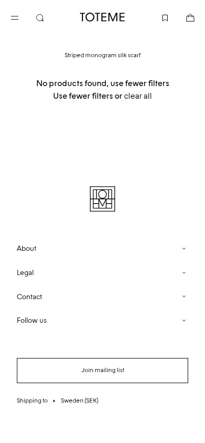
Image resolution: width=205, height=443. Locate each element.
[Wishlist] (156, 17)
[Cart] (181, 17)
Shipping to (57, 400)
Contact (29, 296)
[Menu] (23, 17)
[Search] (48, 17)
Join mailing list (102, 370)
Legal (25, 272)
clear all (138, 96)
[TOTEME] (102, 17)
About (26, 248)
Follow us (32, 320)
